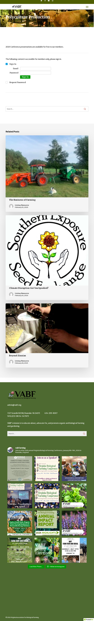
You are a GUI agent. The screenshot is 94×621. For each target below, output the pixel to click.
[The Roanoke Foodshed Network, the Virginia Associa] (74, 550)
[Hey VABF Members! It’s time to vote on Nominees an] (47, 550)
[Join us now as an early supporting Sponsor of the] (74, 468)
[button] (87, 7)
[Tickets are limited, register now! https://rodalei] (19, 468)
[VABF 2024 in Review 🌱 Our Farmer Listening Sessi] (47, 523)
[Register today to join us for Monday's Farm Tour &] (19, 550)
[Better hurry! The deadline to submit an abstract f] (47, 468)
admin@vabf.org (14, 405)
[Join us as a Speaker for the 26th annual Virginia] (19, 495)
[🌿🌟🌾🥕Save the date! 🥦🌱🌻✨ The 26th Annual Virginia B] (47, 495)
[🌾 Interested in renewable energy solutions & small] (19, 523)
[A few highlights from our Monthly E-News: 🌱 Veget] (74, 523)
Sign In (25, 77)
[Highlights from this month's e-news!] (74, 495)
